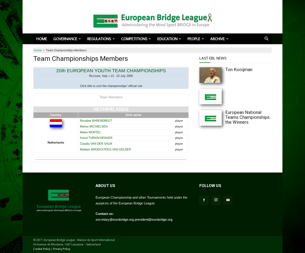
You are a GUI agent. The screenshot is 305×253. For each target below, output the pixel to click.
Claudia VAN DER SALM (96, 143)
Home (41, 38)
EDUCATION (167, 38)
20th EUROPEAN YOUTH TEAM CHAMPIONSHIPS (111, 70)
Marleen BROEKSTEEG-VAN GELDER (105, 149)
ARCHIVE (217, 38)
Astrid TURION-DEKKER (96, 138)
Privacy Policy (61, 249)
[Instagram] (215, 200)
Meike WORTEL (90, 132)
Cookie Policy (41, 249)
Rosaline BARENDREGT (96, 120)
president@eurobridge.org (153, 219)
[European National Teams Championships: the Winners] (219, 118)
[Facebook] (203, 200)
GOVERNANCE (65, 38)
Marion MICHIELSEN (93, 126)
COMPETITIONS (134, 38)
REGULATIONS (99, 38)
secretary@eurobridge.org (115, 219)
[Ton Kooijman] (219, 75)
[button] (266, 39)
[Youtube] (228, 200)
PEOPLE (194, 38)
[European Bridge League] (152, 20)
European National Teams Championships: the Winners (247, 117)
